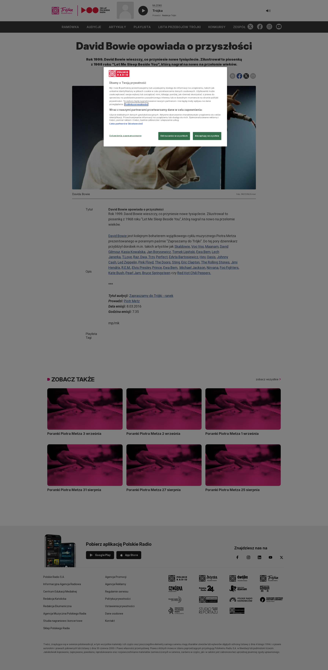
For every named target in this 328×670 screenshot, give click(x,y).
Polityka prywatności (136, 104)
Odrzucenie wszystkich (174, 135)
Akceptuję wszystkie (207, 135)
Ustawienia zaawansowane (125, 135)
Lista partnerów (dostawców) (126, 123)
